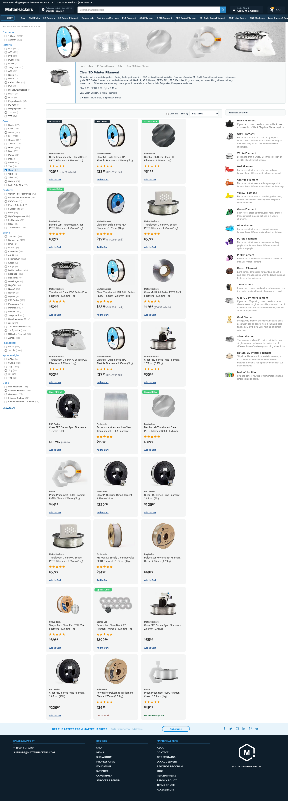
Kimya (13, 266)
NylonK (13, 292)
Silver (13, 177)
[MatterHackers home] (19, 10)
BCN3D (13, 247)
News (100, 752)
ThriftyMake (17, 330)
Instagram (237, 729)
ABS (13, 52)
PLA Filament (129, 18)
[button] (56, 9)
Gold (13, 174)
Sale (23, 18)
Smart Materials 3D (19, 319)
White (14, 132)
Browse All (8, 407)
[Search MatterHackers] (223, 9)
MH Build (15, 274)
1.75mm (15, 36)
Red (13, 136)
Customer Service (66, 2)
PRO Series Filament (186, 18)
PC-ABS (13, 105)
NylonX (13, 296)
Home (82, 66)
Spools (15, 350)
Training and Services (107, 18)
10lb (12, 378)
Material (7, 44)
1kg (13, 366)
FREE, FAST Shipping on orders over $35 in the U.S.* (28, 2)
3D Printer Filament (68, 18)
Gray (13, 128)
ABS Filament (146, 18)
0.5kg (14, 359)
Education (103, 766)
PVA (12, 86)
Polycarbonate (17, 101)
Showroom (104, 757)
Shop (99, 747)
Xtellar (13, 323)
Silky (13, 224)
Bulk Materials (18, 386)
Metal (13, 78)
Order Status (166, 757)
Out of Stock (103, 715)
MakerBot (15, 277)
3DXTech (15, 236)
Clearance (15, 394)
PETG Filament (164, 18)
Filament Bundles (19, 390)
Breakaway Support (19, 90)
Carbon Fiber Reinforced (22, 194)
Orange (14, 140)
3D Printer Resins (237, 18)
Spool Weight (10, 355)
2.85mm (15, 39)
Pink (12, 159)
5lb (12, 374)
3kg (12, 370)
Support (102, 771)
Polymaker (16, 307)
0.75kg (14, 363)
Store (90, 66)
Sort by (184, 113)
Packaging (9, 342)
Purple (13, 155)
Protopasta (16, 304)
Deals (5, 382)
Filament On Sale (18, 398)
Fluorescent (16, 209)
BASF (12, 244)
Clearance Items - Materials (23, 401)
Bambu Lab (88, 18)
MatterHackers (18, 270)
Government (105, 775)
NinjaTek (15, 285)
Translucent (17, 227)
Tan (12, 166)
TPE (12, 116)
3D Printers (49, 18)
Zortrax (14, 338)
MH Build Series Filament (212, 18)
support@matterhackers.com (34, 752)
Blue (13, 151)
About (161, 747)
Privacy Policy (167, 780)
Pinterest (250, 729)
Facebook (224, 729)
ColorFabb (15, 251)
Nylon (13, 75)
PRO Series (16, 300)
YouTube (257, 729)
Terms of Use (166, 785)
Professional (105, 761)
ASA (12, 71)
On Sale (174, 113)
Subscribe (176, 729)
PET (12, 56)
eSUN (13, 255)
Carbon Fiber (16, 82)
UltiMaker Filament (19, 334)
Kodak (13, 263)
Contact (162, 752)
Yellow (14, 143)
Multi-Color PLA (18, 185)
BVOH (13, 93)
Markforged (15, 281)
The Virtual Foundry (19, 326)
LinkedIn (244, 729)
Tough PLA (15, 67)
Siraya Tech (16, 315)
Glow (13, 212)
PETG (14, 60)
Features (7, 190)
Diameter (8, 32)
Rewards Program (170, 766)
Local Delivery (167, 761)
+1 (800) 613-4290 (84, 2)
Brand (6, 232)
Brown (13, 162)
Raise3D (14, 311)
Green (14, 147)
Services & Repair (108, 780)
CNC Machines (257, 18)
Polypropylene (17, 108)
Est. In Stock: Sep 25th (154, 716)
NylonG (14, 289)
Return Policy (166, 775)
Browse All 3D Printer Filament (22, 26)
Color (120, 66)
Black (14, 125)
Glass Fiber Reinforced (21, 197)
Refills (14, 346)
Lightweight (16, 220)
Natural (14, 181)
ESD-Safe (15, 201)
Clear (13, 170)
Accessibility (165, 789)
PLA (13, 48)
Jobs (160, 771)
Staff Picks (34, 18)
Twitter (231, 729)
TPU (13, 112)
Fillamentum (17, 259)
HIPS (12, 97)
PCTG (13, 63)
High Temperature (19, 216)
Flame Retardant (18, 205)
